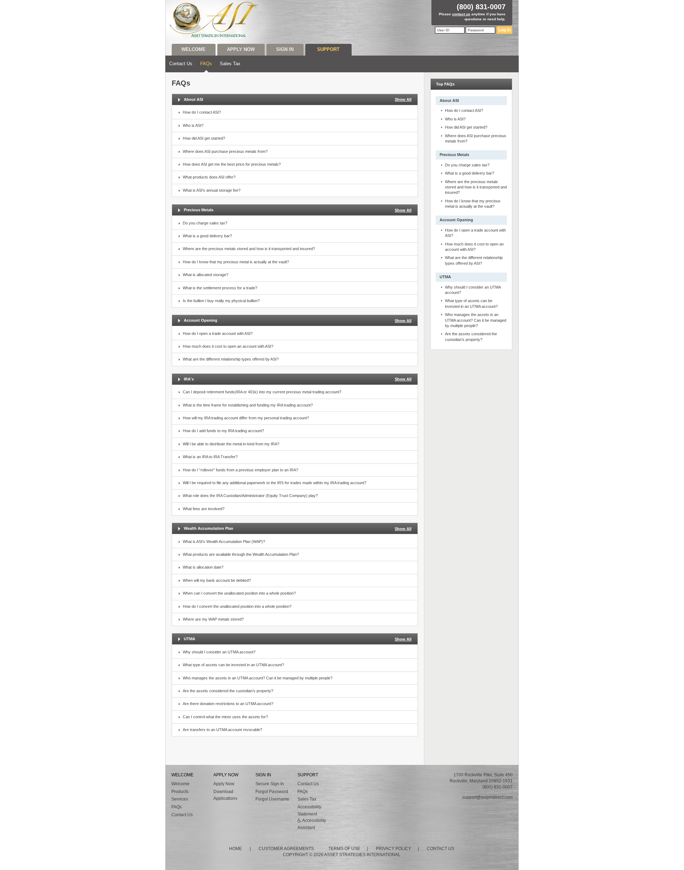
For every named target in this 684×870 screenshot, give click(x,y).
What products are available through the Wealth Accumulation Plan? (241, 554)
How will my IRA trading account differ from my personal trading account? (246, 418)
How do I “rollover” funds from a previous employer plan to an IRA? (240, 470)
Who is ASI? (193, 125)
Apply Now (241, 49)
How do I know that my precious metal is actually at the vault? (236, 262)
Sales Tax (230, 63)
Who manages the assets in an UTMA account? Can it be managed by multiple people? (257, 678)
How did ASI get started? (204, 138)
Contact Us (180, 63)
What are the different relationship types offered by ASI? (231, 359)
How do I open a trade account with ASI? (218, 333)
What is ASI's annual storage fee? (211, 190)
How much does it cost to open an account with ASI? (228, 346)
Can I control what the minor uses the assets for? (225, 717)
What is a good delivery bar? (207, 236)
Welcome (193, 49)
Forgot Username (272, 799)
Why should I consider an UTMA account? (219, 652)
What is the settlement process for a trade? (220, 288)
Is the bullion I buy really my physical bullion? (221, 301)
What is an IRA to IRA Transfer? (210, 457)
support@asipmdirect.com (487, 797)
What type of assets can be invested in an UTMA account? (233, 665)
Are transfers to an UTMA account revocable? (222, 729)
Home (235, 848)
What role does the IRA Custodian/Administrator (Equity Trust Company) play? (250, 495)
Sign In (285, 49)
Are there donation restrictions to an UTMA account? (228, 703)
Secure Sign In (269, 783)
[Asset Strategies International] (214, 19)
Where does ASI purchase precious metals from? (225, 151)
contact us (461, 14)
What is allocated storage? (205, 275)
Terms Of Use (344, 848)
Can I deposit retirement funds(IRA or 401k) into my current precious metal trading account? (262, 392)
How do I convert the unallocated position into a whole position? (237, 606)
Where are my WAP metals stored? (213, 619)
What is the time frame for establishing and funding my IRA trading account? (248, 405)
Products (179, 791)
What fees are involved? (203, 509)
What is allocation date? (203, 567)
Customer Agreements (286, 848)
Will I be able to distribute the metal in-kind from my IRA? (231, 444)
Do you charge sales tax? (205, 223)
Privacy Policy (393, 848)
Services (179, 799)
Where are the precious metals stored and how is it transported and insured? (249, 249)
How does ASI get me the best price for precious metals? (232, 164)
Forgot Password (271, 791)
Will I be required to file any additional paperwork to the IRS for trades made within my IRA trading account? (274, 483)
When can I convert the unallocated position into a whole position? (239, 593)
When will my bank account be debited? (217, 580)
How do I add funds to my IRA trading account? (223, 431)
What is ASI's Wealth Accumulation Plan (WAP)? (224, 541)
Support (328, 49)
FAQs (206, 63)
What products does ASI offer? (209, 177)
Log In (504, 29)
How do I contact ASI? (202, 112)
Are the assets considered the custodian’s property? (228, 691)
